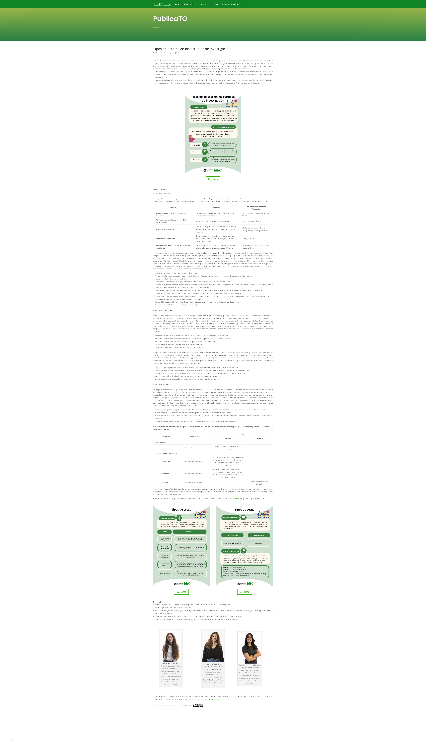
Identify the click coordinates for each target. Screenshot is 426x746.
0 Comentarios (181, 53)
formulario (238, 498)
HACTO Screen (188, 4)
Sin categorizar (169, 53)
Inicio (177, 4)
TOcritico (224, 4)
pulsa (235, 370)
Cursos (201, 4)
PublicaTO (213, 4)
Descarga (213, 179)
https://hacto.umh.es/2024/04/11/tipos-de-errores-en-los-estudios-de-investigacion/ (191, 699)
